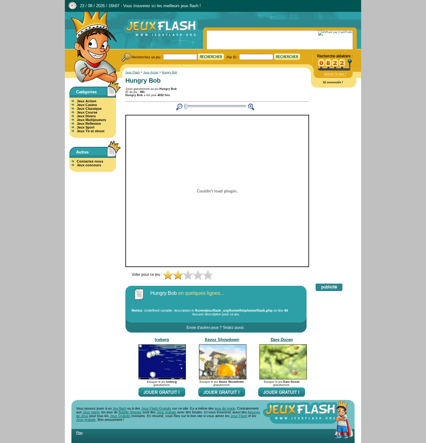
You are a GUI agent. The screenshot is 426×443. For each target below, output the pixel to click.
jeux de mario (225, 408)
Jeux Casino (87, 105)
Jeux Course (87, 112)
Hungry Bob (169, 72)
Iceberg (162, 339)
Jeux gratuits (166, 412)
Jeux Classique (89, 108)
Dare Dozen (282, 339)
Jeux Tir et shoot (90, 131)
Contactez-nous (90, 161)
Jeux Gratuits (120, 416)
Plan (79, 433)
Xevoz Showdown (222, 339)
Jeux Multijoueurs (91, 120)
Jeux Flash (91, 48)
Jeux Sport (85, 127)
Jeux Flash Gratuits (156, 408)
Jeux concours (89, 165)
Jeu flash (119, 408)
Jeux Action (86, 101)
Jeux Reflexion (89, 123)
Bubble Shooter (130, 412)
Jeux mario (91, 412)
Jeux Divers (86, 116)
